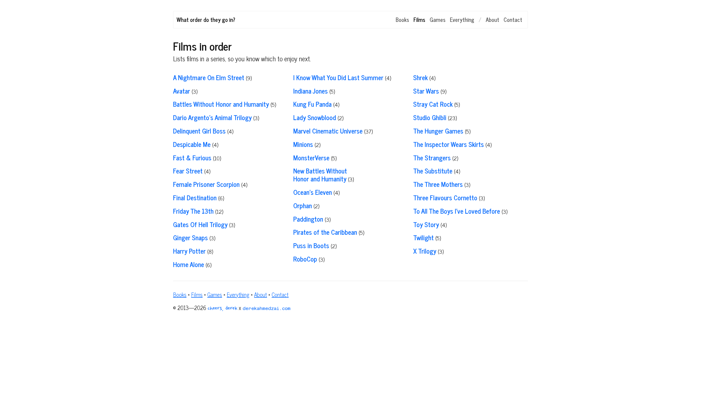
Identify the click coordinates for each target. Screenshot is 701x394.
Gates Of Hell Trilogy (200, 224)
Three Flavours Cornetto (445, 197)
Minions (303, 144)
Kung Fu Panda (312, 104)
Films (419, 19)
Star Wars (426, 90)
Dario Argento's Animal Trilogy (212, 117)
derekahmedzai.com (267, 308)
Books (402, 19)
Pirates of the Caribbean (325, 232)
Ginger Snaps (190, 237)
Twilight (423, 237)
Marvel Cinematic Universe (328, 130)
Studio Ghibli (429, 117)
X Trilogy (424, 250)
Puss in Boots (311, 245)
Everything (462, 19)
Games (438, 19)
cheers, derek (222, 308)
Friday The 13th (193, 210)
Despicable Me (192, 144)
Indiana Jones (310, 90)
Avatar (181, 90)
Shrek (420, 77)
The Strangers (432, 157)
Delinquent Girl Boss (199, 130)
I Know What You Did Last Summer (338, 77)
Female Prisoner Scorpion (206, 184)
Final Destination (195, 197)
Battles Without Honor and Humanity (221, 104)
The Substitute (432, 170)
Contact (513, 19)
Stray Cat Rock (433, 104)
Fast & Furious (192, 157)
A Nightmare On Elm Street (208, 77)
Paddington (308, 218)
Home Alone (188, 264)
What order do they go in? (206, 19)
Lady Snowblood (314, 117)
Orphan (302, 205)
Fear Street (188, 170)
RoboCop (305, 258)
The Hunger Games (438, 130)
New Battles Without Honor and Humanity (320, 174)
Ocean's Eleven (312, 192)
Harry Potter (189, 250)
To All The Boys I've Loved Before (456, 210)
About (492, 19)
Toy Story (426, 224)
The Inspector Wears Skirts (448, 144)
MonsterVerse (311, 157)
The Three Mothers (438, 184)
